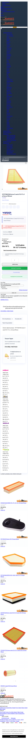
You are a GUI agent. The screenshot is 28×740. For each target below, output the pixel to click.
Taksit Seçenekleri (7, 323)
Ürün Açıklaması (6, 319)
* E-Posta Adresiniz (6, 285)
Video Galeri (24, 707)
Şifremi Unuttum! (23, 290)
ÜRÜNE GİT (3, 510)
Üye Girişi (11, 712)
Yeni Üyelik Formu (4, 712)
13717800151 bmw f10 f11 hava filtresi (10, 539)
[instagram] (3, 704)
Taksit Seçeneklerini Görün (9, 250)
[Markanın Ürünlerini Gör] (14, 213)
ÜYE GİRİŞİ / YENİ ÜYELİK (7, 311)
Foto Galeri (18, 707)
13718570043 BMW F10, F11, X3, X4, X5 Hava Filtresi (13, 503)
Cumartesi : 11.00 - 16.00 (6, 721)
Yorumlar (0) (18, 319)
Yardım (4, 4)
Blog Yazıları (12, 707)
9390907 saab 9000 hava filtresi (9, 686)
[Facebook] (2, 704)
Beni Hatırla (4, 288)
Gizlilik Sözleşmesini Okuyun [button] (17, 733)
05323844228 (5, 160)
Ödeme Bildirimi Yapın (12, 713)
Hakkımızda (4, 10)
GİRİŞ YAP (14, 292)
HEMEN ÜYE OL (4, 299)
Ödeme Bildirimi (6, 5)
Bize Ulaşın (2, 709)
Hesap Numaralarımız (6, 8)
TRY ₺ (2, 13)
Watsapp (13, 718)
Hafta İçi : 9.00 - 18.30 (18, 719)
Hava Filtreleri (5, 200)
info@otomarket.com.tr (6, 719)
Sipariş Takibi (5, 2)
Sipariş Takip (17, 712)
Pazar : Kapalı (16, 721)
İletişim (2, 7)
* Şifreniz (3, 287)
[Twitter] (0, 704)
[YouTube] (5, 704)
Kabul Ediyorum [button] (14, 736)
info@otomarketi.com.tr (8, 11)
